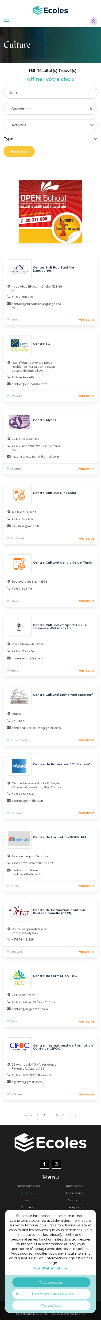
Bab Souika (17, 538)
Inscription (74, 1207)
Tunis (14, 319)
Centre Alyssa (45, 420)
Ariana (14, 670)
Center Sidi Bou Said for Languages (53, 268)
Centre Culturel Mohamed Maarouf (63, 694)
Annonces (74, 1186)
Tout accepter (51, 1282)
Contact (74, 1200)
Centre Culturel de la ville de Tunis (62, 562)
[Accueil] (50, 10)
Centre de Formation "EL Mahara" (61, 764)
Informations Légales (31, 1313)
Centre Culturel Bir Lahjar (54, 493)
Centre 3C (41, 343)
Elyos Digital (76, 1313)
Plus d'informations (50, 1268)
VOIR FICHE (86, 319)
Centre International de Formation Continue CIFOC (63, 1046)
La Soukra (16, 1094)
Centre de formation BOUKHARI (60, 837)
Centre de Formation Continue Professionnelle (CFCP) (59, 911)
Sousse (14, 886)
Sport (27, 1200)
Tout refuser (51, 1305)
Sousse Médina (19, 740)
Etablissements (27, 1186)
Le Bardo (15, 468)
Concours (74, 1193)
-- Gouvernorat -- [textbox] (21, 109)
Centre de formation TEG (55, 976)
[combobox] (21, 109)
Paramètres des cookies (52, 1294)
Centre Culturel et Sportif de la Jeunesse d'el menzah (60, 626)
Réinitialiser (19, 151)
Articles (27, 1207)
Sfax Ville (16, 396)
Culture (27, 1193)
